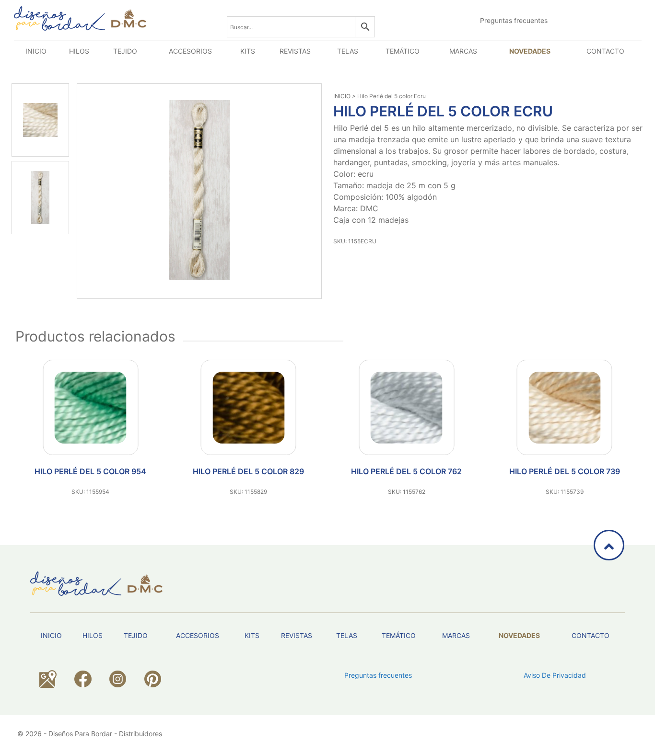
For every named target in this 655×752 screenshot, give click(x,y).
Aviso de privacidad (555, 675)
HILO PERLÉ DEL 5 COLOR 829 (248, 471)
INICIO (342, 96)
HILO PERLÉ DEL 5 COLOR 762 (406, 471)
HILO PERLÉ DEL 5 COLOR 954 (90, 471)
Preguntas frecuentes (514, 20)
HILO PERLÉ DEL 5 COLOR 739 (564, 471)
